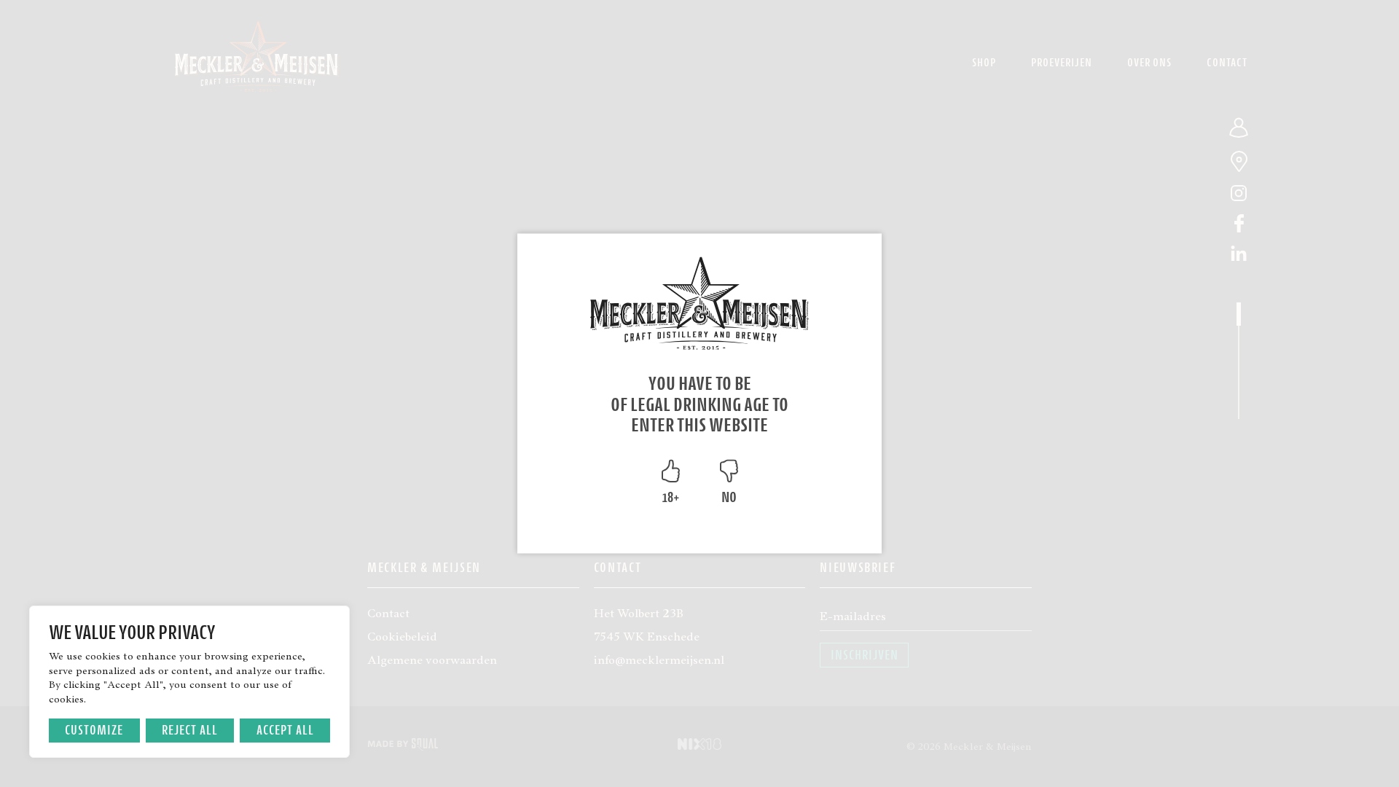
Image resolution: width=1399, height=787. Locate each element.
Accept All (285, 729)
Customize (94, 729)
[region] (189, 682)
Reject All (190, 729)
